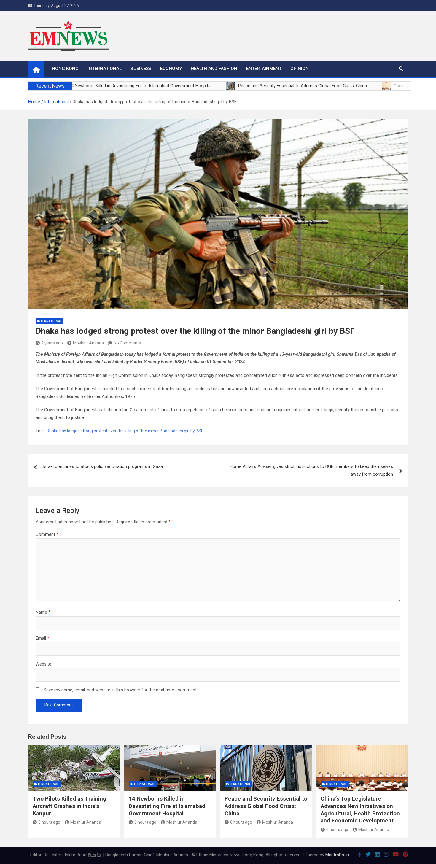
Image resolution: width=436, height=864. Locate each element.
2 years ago (52, 343)
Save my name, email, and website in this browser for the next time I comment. (121, 690)
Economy (171, 68)
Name (43, 612)
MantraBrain (337, 854)
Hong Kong (65, 68)
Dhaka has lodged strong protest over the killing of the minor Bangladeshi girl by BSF (125, 430)
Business (141, 68)
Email (42, 638)
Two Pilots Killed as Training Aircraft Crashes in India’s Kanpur (69, 806)
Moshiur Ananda (88, 343)
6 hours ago (49, 822)
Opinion (299, 68)
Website (43, 664)
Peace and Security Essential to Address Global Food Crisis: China (266, 806)
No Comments (127, 343)
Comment (47, 534)
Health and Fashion (214, 68)
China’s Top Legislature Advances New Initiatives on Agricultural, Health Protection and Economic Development (360, 809)
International (104, 68)
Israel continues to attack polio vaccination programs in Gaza (103, 466)
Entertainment (263, 68)
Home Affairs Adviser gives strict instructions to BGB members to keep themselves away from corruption (311, 470)
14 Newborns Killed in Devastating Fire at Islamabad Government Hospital (167, 806)
